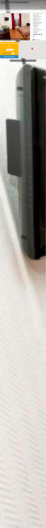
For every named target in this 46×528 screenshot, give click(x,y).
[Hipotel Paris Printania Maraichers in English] (44, 7)
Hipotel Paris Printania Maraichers (17, 10)
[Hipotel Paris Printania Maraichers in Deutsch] (41, 7)
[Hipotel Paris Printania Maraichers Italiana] (41, 3)
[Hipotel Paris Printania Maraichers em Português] (44, 3)
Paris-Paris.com (2, 10)
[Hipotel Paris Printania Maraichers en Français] (38, 3)
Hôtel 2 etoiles (8, 10)
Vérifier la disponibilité (9, 56)
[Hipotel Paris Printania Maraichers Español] (35, 3)
